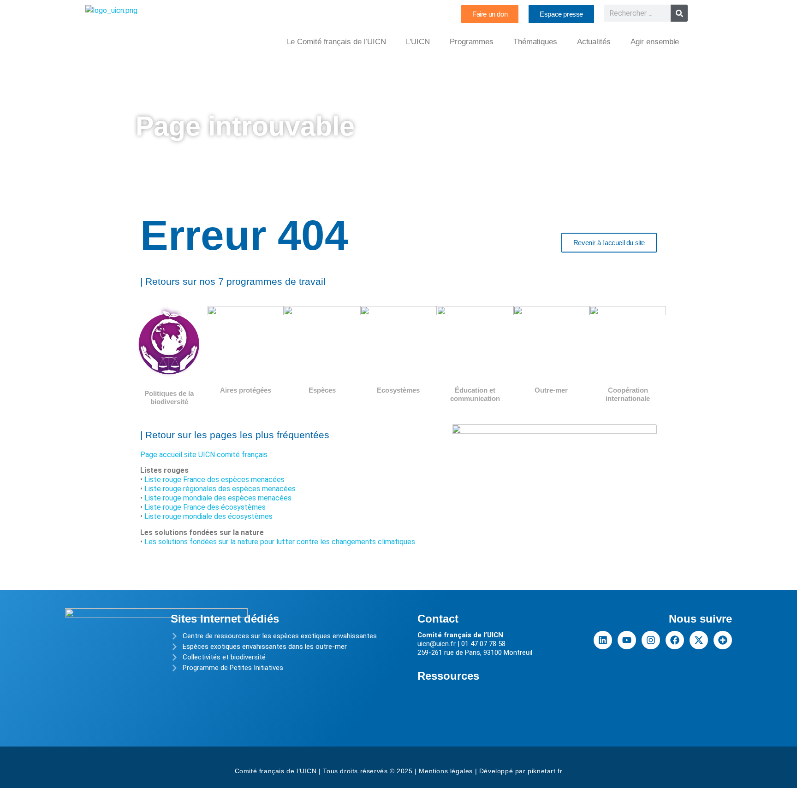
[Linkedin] (603, 640)
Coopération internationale (628, 394)
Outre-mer (551, 390)
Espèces (322, 390)
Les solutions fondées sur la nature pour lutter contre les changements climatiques (279, 541)
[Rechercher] (679, 13)
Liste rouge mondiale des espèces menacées (217, 498)
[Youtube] (627, 640)
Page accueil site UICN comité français (204, 454)
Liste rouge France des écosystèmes (205, 507)
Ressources (448, 676)
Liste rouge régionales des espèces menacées (220, 488)
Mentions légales (446, 771)
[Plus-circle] (723, 640)
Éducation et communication (475, 394)
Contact (437, 618)
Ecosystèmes (398, 390)
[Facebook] (675, 640)
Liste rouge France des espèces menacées (214, 479)
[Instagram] (651, 640)
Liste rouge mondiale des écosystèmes (208, 516)
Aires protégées (245, 390)
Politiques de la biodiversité (169, 397)
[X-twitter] (699, 640)
